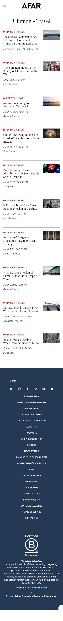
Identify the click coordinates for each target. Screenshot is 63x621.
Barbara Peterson (11, 115)
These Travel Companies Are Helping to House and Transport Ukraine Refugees (20, 40)
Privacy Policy (31, 500)
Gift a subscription (31, 439)
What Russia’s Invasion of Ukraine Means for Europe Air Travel (21, 276)
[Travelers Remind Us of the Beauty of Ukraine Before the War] (51, 66)
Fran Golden (9, 151)
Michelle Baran (10, 83)
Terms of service (31, 512)
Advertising (31, 481)
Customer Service (31, 493)
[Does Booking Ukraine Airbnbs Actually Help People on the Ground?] (51, 168)
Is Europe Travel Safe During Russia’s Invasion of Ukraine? (20, 206)
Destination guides (31, 414)
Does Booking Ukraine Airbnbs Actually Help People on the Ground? (21, 173)
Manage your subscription (31, 457)
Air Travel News (13, 98)
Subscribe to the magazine (31, 420)
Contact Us (31, 518)
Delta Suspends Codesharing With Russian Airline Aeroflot (21, 309)
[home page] (31, 5)
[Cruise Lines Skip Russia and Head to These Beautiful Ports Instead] (51, 133)
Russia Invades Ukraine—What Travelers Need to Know (21, 341)
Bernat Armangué (11, 253)
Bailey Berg (32, 48)
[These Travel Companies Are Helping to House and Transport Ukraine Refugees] (51, 35)
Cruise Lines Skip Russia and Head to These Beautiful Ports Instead (21, 138)
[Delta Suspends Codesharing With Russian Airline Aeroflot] (51, 306)
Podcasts (31, 433)
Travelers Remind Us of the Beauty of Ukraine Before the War (20, 71)
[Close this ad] (60, 607)
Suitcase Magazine (31, 506)
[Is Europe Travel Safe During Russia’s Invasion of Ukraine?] (51, 203)
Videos (31, 469)
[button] (31, 587)
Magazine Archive (31, 475)
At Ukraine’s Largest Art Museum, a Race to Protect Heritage (19, 240)
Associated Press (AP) (13, 320)
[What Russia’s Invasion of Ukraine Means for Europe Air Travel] (51, 270)
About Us (31, 427)
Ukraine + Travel (14, 32)
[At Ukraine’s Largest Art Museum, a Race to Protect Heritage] (51, 235)
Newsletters (31, 451)
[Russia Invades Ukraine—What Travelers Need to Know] (51, 338)
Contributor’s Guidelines (31, 463)
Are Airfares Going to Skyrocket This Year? (16, 104)
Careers (31, 445)
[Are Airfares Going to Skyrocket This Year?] (51, 101)
